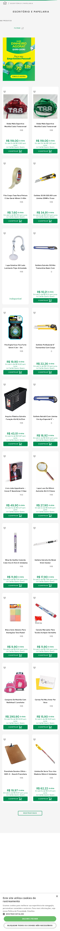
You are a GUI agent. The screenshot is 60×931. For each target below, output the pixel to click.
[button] (18, 70)
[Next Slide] (55, 60)
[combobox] (30, 13)
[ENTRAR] (49, 4)
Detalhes (31, 911)
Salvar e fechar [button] (30, 919)
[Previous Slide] (3, 60)
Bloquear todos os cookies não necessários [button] (29, 925)
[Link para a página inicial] (5, 20)
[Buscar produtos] (54, 13)
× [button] (57, 896)
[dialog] (30, 912)
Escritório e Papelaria (21, 21)
